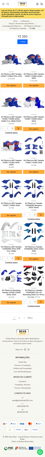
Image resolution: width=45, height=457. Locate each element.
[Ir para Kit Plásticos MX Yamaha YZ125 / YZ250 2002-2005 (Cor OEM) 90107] (11, 102)
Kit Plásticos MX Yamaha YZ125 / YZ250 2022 (11, 204)
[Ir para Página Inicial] (22, 4)
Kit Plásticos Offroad (32, 26)
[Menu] (3, 4)
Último (30, 318)
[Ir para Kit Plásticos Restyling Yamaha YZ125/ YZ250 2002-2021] (11, 276)
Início (15, 21)
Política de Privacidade (22, 368)
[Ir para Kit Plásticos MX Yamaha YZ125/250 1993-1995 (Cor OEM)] (11, 232)
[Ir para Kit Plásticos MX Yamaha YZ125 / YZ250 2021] (33, 146)
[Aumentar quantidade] (12, 128)
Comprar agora (11, 132)
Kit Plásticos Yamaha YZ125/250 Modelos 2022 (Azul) (33, 205)
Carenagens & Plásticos (11, 26)
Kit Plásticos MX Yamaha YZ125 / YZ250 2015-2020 (11, 162)
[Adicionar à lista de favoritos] (20, 59)
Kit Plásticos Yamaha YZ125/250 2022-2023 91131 (33, 249)
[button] (22, 41)
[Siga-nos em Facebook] (28, 349)
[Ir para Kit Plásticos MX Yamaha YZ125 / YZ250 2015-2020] (11, 146)
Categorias (25, 21)
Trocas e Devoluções (22, 388)
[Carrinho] (42, 4)
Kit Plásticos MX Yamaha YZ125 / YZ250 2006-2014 (34, 119)
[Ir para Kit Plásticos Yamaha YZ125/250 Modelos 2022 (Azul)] (33, 188)
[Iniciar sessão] (37, 4)
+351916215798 (22, 406)
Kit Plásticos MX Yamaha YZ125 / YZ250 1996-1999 (11, 75)
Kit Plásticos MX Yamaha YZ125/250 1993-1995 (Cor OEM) (11, 249)
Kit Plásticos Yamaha (18, 28)
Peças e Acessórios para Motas (21, 23)
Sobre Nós (22, 362)
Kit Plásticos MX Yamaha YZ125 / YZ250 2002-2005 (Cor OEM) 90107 (11, 119)
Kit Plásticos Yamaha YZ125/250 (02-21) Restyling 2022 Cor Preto (33, 292)
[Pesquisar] (7, 4)
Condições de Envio (22, 385)
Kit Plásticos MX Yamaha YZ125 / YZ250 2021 (34, 161)
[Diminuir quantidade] (2, 128)
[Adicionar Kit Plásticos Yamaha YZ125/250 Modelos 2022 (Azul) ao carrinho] (40, 215)
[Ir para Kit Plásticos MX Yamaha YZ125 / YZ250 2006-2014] (33, 102)
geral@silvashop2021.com (22, 400)
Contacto (22, 381)
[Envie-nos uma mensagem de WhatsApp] (40, 452)
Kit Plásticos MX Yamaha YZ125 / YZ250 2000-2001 (34, 76)
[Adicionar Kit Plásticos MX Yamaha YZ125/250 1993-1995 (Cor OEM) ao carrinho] (18, 258)
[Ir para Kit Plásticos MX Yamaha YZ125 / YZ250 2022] (11, 188)
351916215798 (22, 412)
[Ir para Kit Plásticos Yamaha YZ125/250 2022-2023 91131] (33, 232)
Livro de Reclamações (22, 372)
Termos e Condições (22, 365)
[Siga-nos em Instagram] (25, 349)
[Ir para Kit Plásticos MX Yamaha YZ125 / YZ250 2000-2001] (33, 59)
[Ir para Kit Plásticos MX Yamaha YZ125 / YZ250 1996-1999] (11, 59)
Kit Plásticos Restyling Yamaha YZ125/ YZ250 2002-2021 (11, 292)
